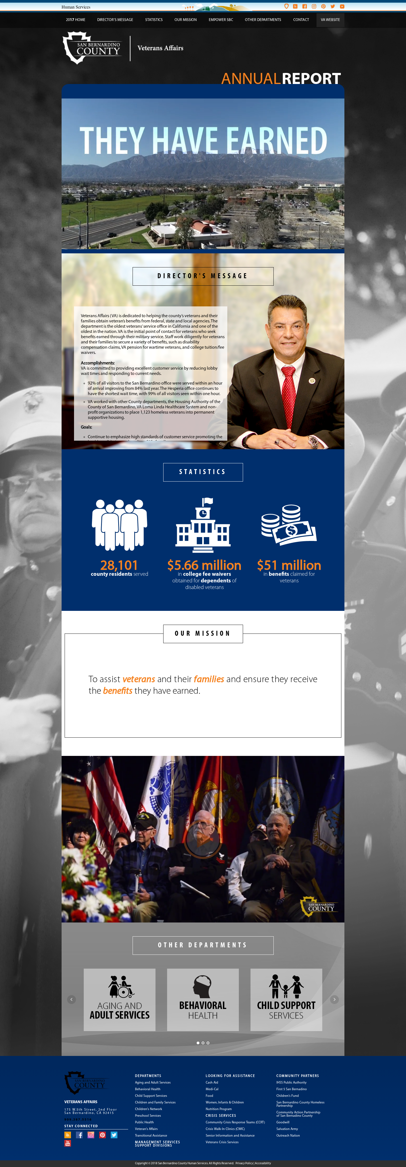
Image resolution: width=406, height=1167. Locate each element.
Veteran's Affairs (146, 1129)
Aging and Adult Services (153, 1082)
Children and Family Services (155, 1102)
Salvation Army (287, 1129)
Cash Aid (212, 1082)
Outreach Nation (288, 1135)
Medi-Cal (212, 1089)
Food (209, 1096)
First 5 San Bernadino (291, 1089)
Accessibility (263, 1163)
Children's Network (148, 1109)
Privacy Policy (244, 1163)
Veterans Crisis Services (222, 1142)
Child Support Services (151, 1096)
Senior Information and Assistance (230, 1135)
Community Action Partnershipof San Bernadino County (298, 1114)
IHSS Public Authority (291, 1082)
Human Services (76, 7)
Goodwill (282, 1122)
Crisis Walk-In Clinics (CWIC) (225, 1129)
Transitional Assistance (151, 1135)
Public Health (144, 1122)
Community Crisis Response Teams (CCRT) (235, 1122)
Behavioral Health (147, 1089)
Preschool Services (148, 1116)
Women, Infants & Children (225, 1102)
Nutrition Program (219, 1109)
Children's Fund (287, 1096)
